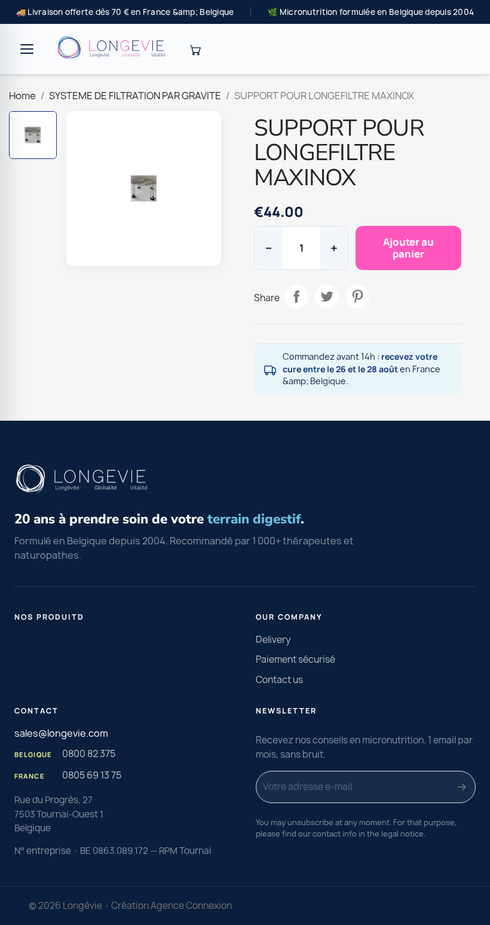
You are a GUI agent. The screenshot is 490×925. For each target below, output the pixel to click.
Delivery (273, 639)
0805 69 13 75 (91, 775)
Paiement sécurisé (295, 659)
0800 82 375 (88, 753)
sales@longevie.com (61, 733)
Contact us (279, 679)
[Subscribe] (461, 787)
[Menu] (26, 49)
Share (296, 296)
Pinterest (357, 296)
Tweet (327, 296)
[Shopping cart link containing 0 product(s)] (194, 49)
